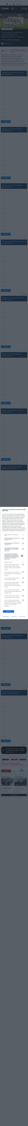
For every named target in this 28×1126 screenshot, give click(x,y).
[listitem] (14, 535)
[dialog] (14, 563)
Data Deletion (6, 616)
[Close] (25, 509)
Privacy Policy (22, 616)
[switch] (22, 538)
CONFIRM (8, 611)
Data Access (14, 616)
